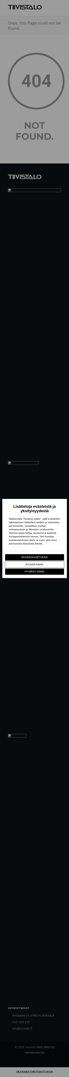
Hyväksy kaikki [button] (34, 571)
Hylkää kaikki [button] (34, 564)
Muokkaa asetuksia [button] (34, 557)
